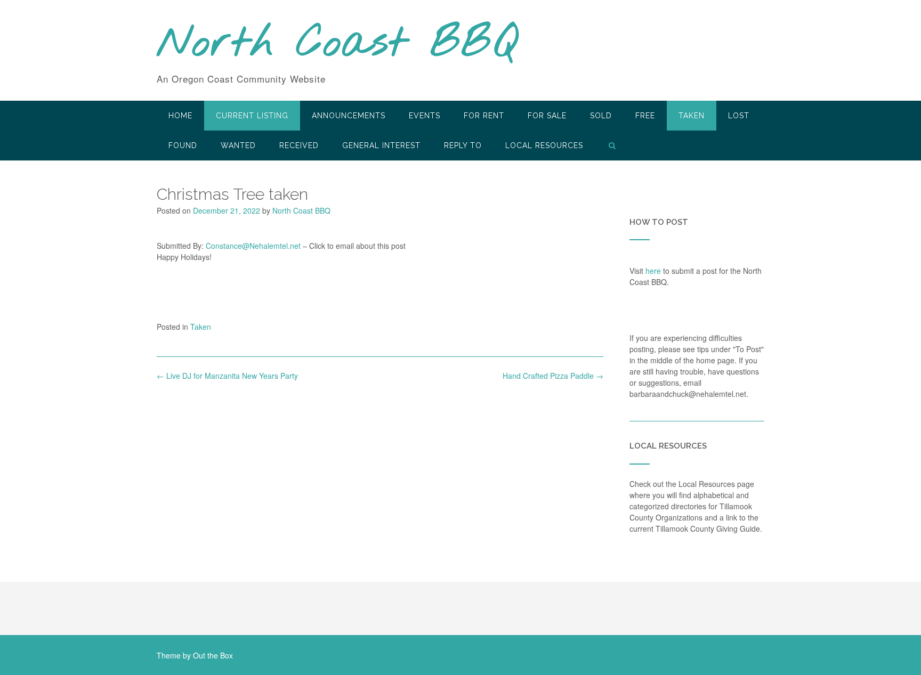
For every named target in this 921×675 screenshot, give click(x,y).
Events (424, 115)
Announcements (348, 115)
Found (182, 145)
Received (299, 145)
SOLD (601, 115)
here (653, 270)
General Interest (381, 145)
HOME (180, 115)
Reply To (463, 145)
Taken (691, 115)
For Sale (547, 115)
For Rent (484, 115)
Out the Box (213, 655)
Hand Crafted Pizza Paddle (553, 375)
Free (645, 115)
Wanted (238, 145)
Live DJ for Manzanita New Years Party (227, 375)
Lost (738, 115)
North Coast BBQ (337, 44)
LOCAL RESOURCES (544, 145)
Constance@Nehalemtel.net (253, 245)
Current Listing (252, 115)
